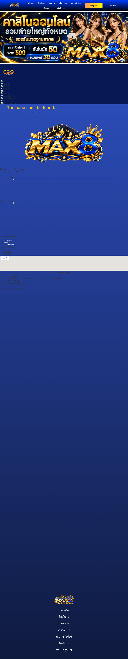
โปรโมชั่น (41, 3)
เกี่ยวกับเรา (63, 3)
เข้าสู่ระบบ (94, 6)
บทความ (52, 3)
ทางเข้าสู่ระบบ (59, 8)
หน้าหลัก (31, 3)
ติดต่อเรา (47, 8)
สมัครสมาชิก (113, 5)
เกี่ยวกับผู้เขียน (76, 3)
